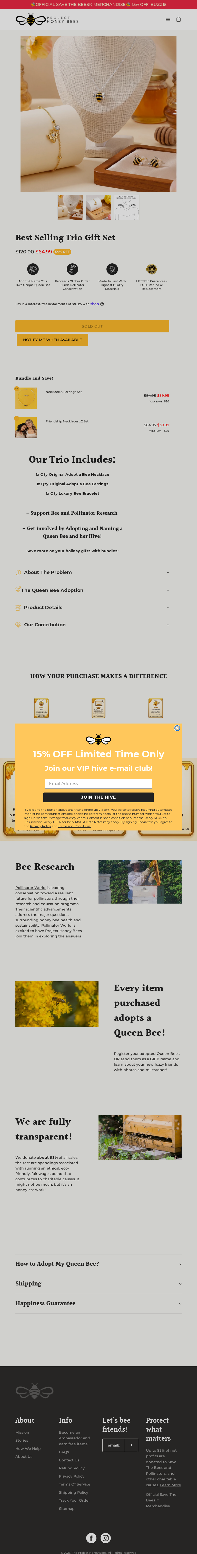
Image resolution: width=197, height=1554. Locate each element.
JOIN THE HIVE (98, 797)
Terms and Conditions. (74, 826)
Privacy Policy (40, 826)
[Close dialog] (177, 728)
